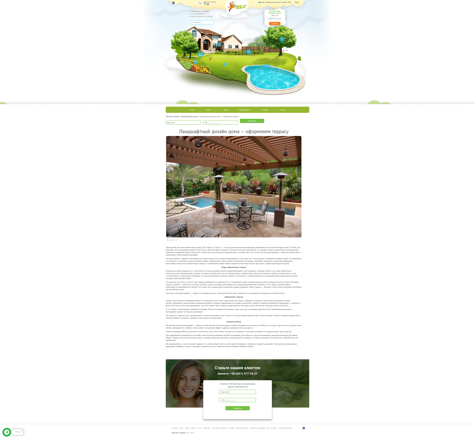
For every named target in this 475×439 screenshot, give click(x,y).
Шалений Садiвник (179, 433)
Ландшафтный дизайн (200, 11)
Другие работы (242, 428)
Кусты (199, 428)
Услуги (208, 110)
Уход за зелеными (198, 14)
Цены (225, 110)
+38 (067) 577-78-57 (244, 373)
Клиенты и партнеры (257, 428)
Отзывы (265, 110)
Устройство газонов (219, 428)
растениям (236, 335)
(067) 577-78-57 (210, 2)
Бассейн (231, 428)
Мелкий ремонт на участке (202, 16)
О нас (192, 110)
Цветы (193, 428)
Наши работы (245, 110)
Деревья (206, 428)
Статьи (282, 110)
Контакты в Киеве (285, 428)
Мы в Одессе (272, 428)
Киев (297, 2)
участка (295, 276)
